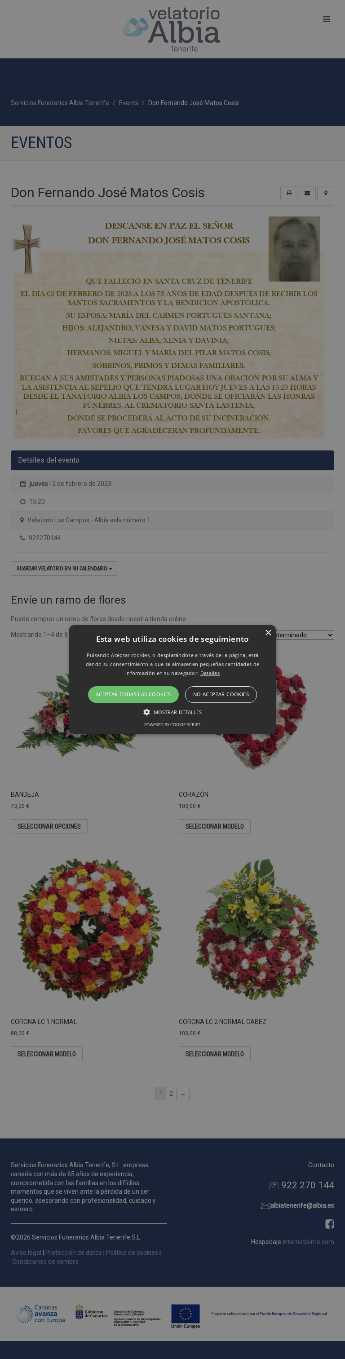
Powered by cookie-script (172, 725)
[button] (172, 679)
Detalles (210, 673)
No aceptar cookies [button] (221, 694)
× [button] (268, 633)
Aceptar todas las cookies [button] (133, 694)
